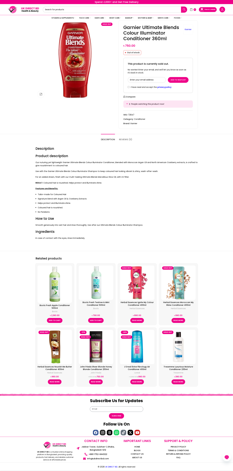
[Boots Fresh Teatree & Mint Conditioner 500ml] (96, 282)
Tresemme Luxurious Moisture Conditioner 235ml (178, 368)
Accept (222, 466)
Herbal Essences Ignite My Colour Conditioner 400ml (137, 303)
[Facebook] (95, 432)
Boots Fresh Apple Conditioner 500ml (55, 306)
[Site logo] (12, 9)
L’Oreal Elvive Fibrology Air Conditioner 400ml (137, 368)
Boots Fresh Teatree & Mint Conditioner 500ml (96, 303)
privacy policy (164, 87)
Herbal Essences (137, 308)
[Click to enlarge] (41, 94)
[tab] (108, 138)
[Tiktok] (123, 432)
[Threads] (109, 432)
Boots (54, 311)
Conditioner (139, 119)
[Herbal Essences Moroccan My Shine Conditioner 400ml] (178, 282)
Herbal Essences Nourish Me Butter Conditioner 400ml (55, 368)
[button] (54, 320)
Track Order (209, 9)
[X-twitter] (130, 432)
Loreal (137, 372)
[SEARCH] (184, 10)
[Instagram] (102, 432)
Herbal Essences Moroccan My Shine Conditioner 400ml (178, 303)
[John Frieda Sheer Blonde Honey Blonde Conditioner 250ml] (96, 347)
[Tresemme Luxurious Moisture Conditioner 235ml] (178, 347)
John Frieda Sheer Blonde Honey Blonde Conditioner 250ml (96, 368)
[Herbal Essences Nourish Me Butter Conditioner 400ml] (55, 347)
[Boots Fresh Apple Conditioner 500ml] (55, 284)
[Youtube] (137, 432)
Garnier (188, 29)
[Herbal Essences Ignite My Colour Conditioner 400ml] (137, 282)
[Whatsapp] (116, 432)
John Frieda (96, 372)
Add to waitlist (178, 80)
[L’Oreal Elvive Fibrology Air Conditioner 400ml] (137, 347)
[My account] (222, 9)
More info (208, 466)
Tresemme (178, 372)
